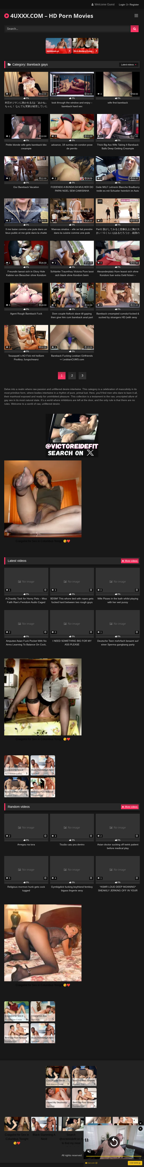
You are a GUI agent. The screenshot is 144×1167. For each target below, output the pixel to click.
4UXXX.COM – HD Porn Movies (51, 15)
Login (122, 4)
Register (134, 4)
